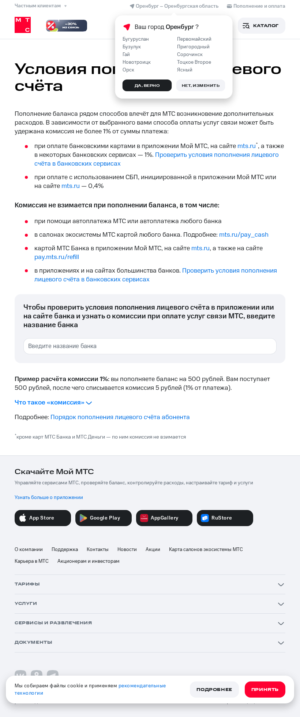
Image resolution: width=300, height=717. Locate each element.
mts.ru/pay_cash (244, 234)
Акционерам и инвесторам (88, 561)
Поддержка (65, 549)
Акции (153, 549)
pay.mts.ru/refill (56, 257)
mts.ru (246, 146)
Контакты (98, 549)
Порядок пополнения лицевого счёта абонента (120, 417)
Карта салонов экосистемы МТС (206, 549)
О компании (29, 549)
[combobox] (150, 346)
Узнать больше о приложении (49, 497)
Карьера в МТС (32, 561)
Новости (127, 549)
